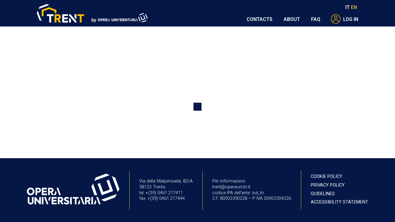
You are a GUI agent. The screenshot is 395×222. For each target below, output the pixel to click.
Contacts (259, 19)
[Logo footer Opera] (73, 190)
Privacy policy (328, 185)
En (354, 7)
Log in (350, 19)
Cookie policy (326, 176)
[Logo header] (60, 13)
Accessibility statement (339, 202)
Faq (315, 19)
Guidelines (323, 193)
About (292, 19)
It (347, 7)
